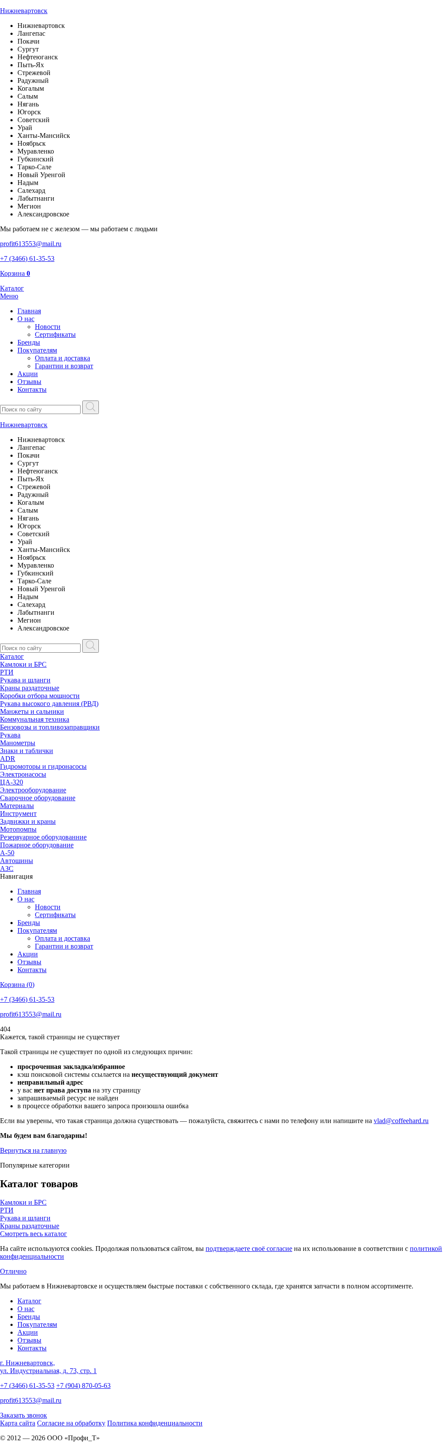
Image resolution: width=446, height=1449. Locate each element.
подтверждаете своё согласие (249, 1248)
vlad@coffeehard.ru (401, 1120)
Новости (48, 326)
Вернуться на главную (33, 1150)
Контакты (32, 389)
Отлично (13, 1271)
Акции (27, 373)
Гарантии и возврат (64, 366)
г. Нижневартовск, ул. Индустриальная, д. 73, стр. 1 (48, 1366)
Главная (29, 311)
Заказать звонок (23, 1415)
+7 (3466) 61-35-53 (27, 1385)
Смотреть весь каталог (33, 1233)
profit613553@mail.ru (30, 1400)
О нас (25, 318)
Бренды (28, 342)
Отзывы (29, 381)
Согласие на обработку (71, 1423)
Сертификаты (55, 334)
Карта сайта (17, 1423)
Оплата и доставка (62, 358)
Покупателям (37, 350)
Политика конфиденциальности (155, 1423)
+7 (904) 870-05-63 (83, 1385)
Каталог (12, 656)
